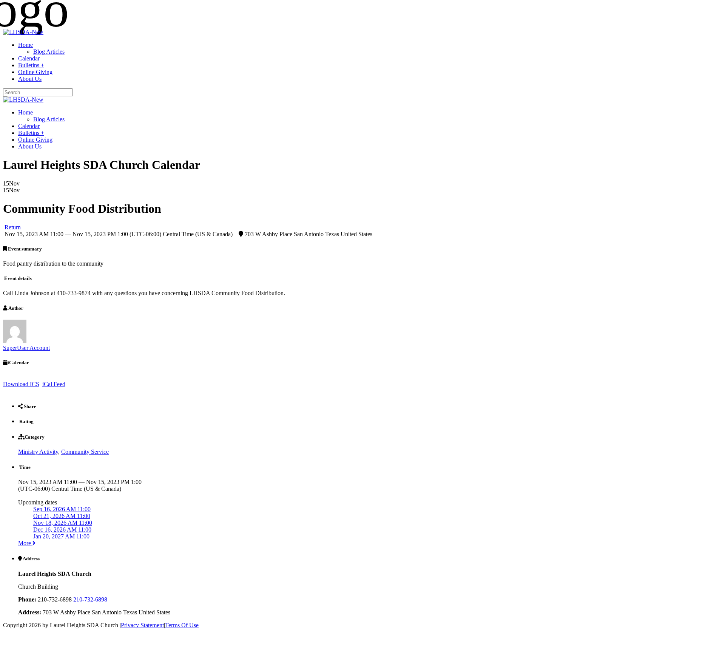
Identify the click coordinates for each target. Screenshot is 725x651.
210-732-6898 (90, 599)
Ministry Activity (38, 451)
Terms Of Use (182, 625)
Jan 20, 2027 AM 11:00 (61, 536)
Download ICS (21, 384)
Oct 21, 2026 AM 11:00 (61, 516)
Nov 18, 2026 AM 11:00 (62, 523)
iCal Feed (53, 384)
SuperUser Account (26, 348)
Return (12, 227)
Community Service (85, 451)
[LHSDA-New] (23, 32)
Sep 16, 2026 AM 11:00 (62, 509)
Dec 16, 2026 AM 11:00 (62, 529)
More (25, 543)
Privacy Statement (142, 625)
